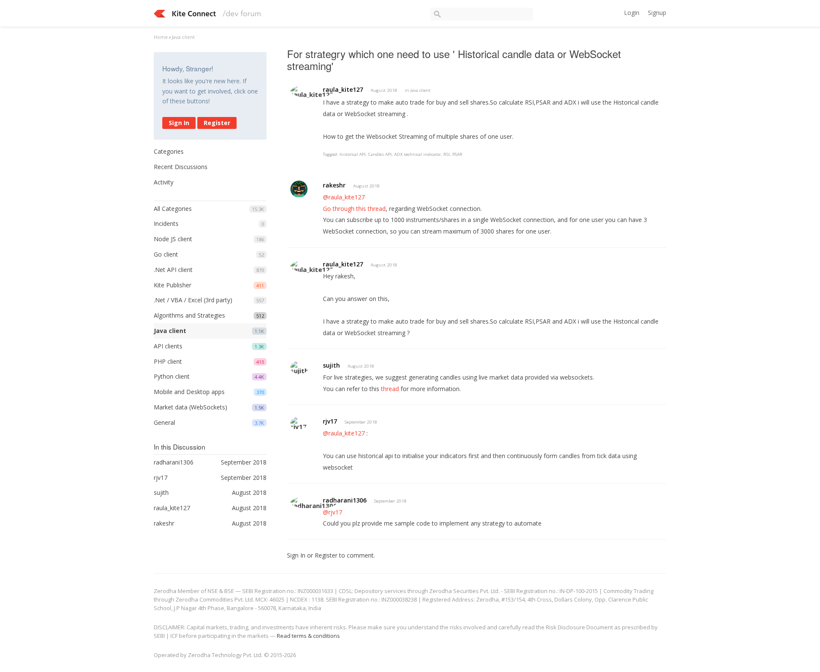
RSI (446, 154)
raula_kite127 (343, 89)
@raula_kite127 (344, 197)
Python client (172, 376)
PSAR (457, 154)
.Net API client (173, 270)
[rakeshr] (299, 189)
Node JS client (173, 239)
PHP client (168, 361)
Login (631, 13)
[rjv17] (298, 423)
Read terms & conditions (308, 636)
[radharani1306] (313, 502)
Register (217, 123)
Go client (166, 254)
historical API (353, 154)
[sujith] (299, 367)
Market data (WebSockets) (190, 407)
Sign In (179, 123)
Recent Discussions (181, 167)
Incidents (166, 223)
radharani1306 (344, 500)
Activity (163, 182)
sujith (331, 365)
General (164, 422)
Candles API (380, 154)
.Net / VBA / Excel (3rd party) (193, 300)
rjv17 (330, 421)
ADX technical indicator (417, 154)
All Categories (173, 209)
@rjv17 (332, 512)
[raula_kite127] (312, 91)
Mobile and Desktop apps (189, 392)
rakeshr (334, 185)
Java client (170, 331)
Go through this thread (354, 209)
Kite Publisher (172, 285)
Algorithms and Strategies (189, 315)
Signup (657, 13)
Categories (169, 151)
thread (390, 389)
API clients (168, 346)
